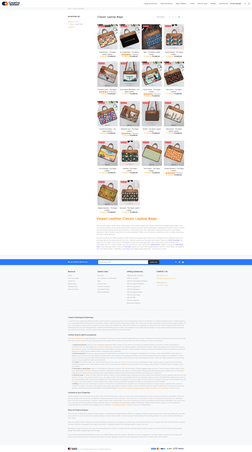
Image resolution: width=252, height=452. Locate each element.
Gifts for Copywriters (133, 286)
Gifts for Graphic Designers (135, 284)
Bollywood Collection (133, 303)
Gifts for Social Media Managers (137, 281)
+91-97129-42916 (162, 285)
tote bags (128, 246)
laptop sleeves (155, 244)
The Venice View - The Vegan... (108, 89)
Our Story (100, 275)
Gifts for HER (131, 297)
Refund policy (72, 284)
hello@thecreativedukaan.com (166, 278)
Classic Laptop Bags (78, 8)
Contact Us (71, 281)
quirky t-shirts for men (114, 242)
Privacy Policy (102, 284)
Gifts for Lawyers (132, 278)
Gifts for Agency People (134, 292)
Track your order (73, 278)
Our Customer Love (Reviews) (107, 278)
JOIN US (153, 262)
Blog (98, 281)
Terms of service (73, 289)
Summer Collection (133, 300)
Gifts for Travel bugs (133, 295)
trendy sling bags (173, 240)
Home (69, 8)
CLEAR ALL (71, 27)
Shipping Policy (73, 286)
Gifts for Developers (133, 289)
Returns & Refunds (103, 292)
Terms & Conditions (103, 286)
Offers (70, 275)
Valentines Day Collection (135, 275)
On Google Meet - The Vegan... (130, 52)
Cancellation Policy (103, 289)
